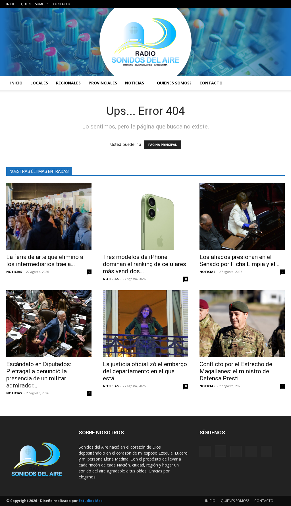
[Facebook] (243, 4)
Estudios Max (91, 500)
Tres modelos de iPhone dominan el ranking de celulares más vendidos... (144, 264)
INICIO (11, 4)
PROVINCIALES (103, 83)
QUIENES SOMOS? (34, 4)
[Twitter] (271, 4)
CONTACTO (61, 4)
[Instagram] (252, 4)
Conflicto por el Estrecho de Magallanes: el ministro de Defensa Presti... (235, 371)
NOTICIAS (134, 83)
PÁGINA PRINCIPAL (162, 145)
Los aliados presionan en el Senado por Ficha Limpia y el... (239, 260)
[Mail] (261, 4)
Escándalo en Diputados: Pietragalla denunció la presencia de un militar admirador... (38, 375)
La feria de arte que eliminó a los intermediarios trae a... (44, 260)
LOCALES (39, 83)
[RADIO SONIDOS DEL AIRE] (145, 42)
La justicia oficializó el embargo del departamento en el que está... (145, 371)
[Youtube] (280, 4)
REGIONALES (68, 83)
